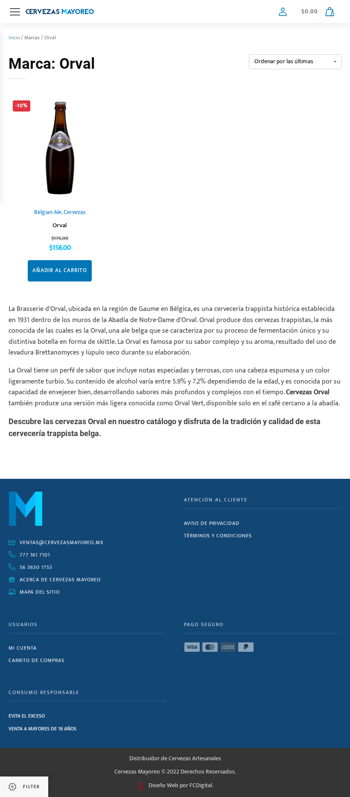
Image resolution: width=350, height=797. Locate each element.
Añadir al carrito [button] (59, 270)
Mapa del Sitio (40, 592)
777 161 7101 (35, 555)
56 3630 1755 (36, 567)
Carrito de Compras (36, 660)
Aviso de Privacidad (211, 523)
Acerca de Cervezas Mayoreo (60, 579)
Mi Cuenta (23, 648)
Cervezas (75, 212)
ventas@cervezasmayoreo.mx (62, 542)
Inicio (14, 37)
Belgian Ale (47, 212)
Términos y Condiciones (218, 535)
